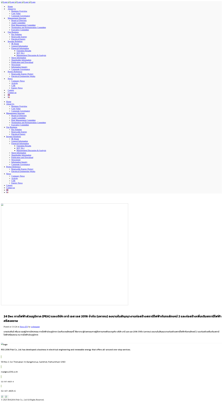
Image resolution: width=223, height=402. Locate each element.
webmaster (35, 327)
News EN (24, 327)
